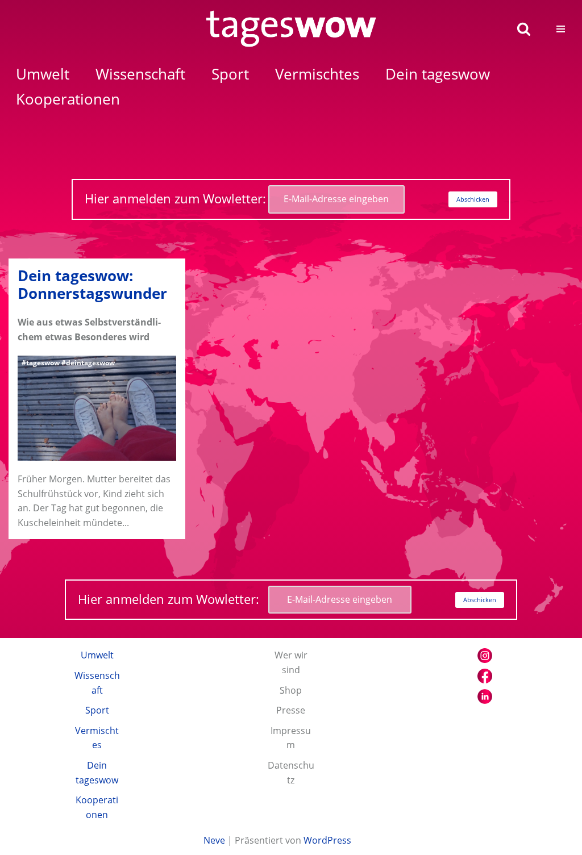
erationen (68, 99)
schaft (140, 74)
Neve (214, 840)
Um (42, 74)
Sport (97, 710)
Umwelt (97, 655)
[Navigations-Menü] (560, 29)
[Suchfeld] (524, 29)
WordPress (327, 840)
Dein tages (437, 74)
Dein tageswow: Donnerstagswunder (92, 284)
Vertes (317, 74)
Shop (291, 690)
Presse (290, 710)
